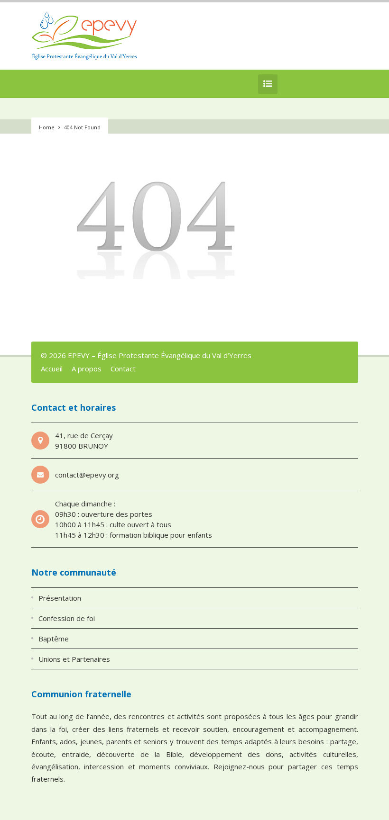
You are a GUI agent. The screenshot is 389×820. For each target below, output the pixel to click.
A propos (87, 368)
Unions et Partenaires (74, 659)
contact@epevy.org (87, 474)
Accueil (52, 368)
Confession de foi (66, 618)
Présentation (59, 598)
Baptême (53, 638)
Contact (123, 368)
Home (47, 127)
